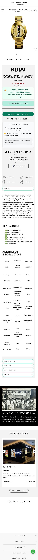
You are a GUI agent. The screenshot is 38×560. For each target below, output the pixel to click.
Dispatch (7, 365)
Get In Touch (20, 533)
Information (20, 545)
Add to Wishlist (19, 119)
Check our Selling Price (18, 114)
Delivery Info (9, 361)
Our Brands (19, 539)
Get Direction (31, 479)
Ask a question (10, 370)
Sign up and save (20, 551)
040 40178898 (8, 479)
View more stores (19, 488)
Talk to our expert (19, 166)
